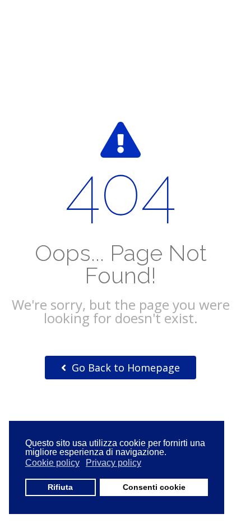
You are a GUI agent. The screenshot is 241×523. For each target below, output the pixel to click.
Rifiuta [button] (60, 487)
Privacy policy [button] (113, 462)
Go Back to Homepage (124, 367)
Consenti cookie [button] (154, 487)
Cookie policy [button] (52, 462)
